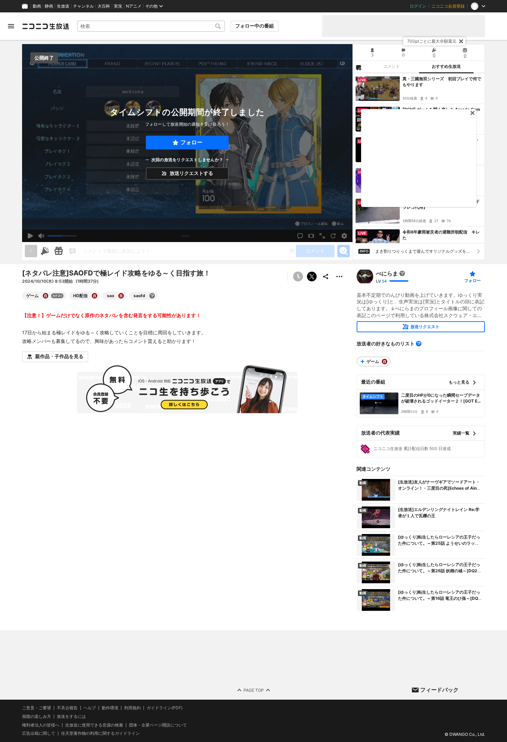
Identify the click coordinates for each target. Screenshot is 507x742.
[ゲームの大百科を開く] (45, 296)
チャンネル (83, 6)
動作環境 (110, 708)
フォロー (191, 142)
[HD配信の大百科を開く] (94, 296)
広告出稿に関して (38, 733)
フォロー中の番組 (254, 26)
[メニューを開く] (11, 26)
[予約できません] (298, 276)
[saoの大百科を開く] (121, 296)
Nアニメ (133, 6)
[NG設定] (358, 67)
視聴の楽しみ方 (36, 716)
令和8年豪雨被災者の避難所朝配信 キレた (441, 234)
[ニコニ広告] (45, 251)
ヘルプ (89, 708)
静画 (49, 6)
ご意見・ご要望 (36, 707)
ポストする (312, 276)
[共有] (325, 276)
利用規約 (132, 708)
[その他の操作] (339, 276)
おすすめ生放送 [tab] (446, 66)
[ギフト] (58, 251)
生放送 (63, 6)
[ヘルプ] (418, 343)
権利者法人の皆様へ (40, 725)
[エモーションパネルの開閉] (343, 251)
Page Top (253, 690)
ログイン (418, 6)
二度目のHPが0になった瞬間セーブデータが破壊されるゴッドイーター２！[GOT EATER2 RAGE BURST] (440, 398)
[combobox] (151, 26)
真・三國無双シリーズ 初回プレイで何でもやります (441, 81)
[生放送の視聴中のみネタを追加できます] (31, 251)
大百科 (104, 6)
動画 (37, 6)
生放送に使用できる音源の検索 (94, 725)
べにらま (387, 273)
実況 (118, 6)
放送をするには (71, 716)
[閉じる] (461, 41)
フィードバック (439, 689)
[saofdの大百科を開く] (152, 296)
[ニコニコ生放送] (45, 26)
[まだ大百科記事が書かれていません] (402, 273)
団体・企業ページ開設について (158, 725)
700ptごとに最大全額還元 (431, 41)
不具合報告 (67, 708)
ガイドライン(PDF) (164, 708)
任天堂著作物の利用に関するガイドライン (100, 734)
